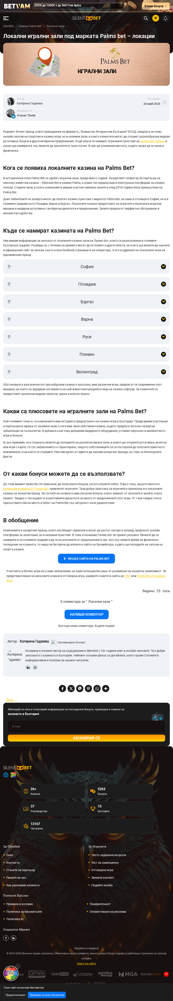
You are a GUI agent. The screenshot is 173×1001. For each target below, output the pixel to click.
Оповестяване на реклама (108, 911)
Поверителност (100, 904)
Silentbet (8, 26)
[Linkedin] (13, 938)
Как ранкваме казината (23, 885)
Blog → (11, 700)
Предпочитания (15, 995)
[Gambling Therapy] (105, 974)
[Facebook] (6, 938)
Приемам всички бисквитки (47, 995)
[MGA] (128, 974)
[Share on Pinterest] (88, 689)
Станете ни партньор (20, 870)
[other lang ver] (5, 774)
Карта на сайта (86, 963)
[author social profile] (28, 667)
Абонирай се (86, 738)
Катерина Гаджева (30, 103)
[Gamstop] (59, 974)
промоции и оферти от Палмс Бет (26, 488)
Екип (9, 855)
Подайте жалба (102, 885)
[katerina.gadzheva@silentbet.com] (35, 667)
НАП (127, 576)
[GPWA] (37, 974)
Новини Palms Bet (30, 26)
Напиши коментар (86, 614)
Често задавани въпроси (108, 855)
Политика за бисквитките (24, 911)
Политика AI (14, 919)
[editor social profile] (13, 116)
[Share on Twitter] (71, 689)
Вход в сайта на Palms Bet (89, 558)
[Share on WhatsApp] (97, 689)
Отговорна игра (102, 870)
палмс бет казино (152, 141)
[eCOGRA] (82, 974)
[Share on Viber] (79, 689)
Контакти (13, 862)
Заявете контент (102, 877)
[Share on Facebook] (62, 689)
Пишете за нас (16, 877)
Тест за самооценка (105, 862)
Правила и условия (19, 904)
